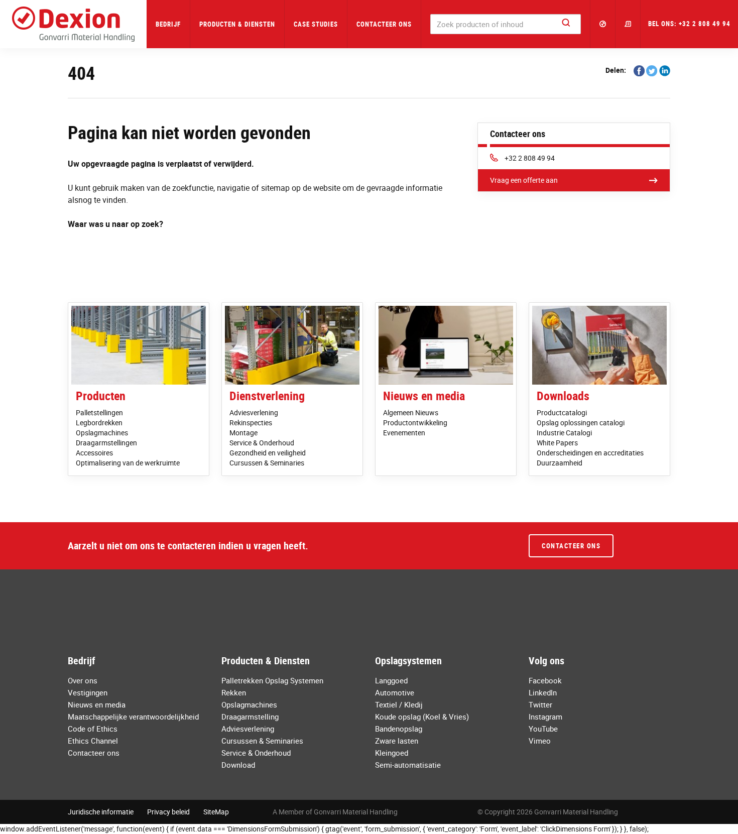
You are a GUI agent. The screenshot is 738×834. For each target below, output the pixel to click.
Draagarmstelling (250, 716)
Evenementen (404, 432)
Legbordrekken (99, 422)
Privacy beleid (168, 811)
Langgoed (391, 680)
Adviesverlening (253, 412)
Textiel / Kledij (399, 704)
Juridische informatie (101, 811)
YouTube (543, 729)
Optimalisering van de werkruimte (128, 462)
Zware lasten (396, 741)
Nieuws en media (424, 396)
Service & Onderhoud (261, 442)
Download (238, 765)
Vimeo (540, 741)
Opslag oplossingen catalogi (581, 422)
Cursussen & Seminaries (266, 462)
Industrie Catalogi (564, 432)
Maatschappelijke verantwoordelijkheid (133, 716)
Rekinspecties (250, 422)
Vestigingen (87, 692)
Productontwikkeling (415, 422)
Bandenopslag (398, 729)
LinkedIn (543, 692)
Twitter (540, 704)
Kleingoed (391, 753)
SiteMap (216, 811)
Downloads (563, 396)
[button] (603, 24)
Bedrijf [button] (168, 24)
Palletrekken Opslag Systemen (272, 680)
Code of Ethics (92, 729)
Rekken (233, 692)
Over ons (82, 680)
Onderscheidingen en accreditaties (590, 452)
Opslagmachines (102, 432)
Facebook (545, 680)
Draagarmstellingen (106, 442)
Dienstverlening (267, 396)
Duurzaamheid (559, 462)
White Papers (557, 442)
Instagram (545, 716)
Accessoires (94, 452)
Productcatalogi (562, 412)
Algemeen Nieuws (410, 412)
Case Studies (316, 24)
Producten (101, 396)
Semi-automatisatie (408, 765)
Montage (243, 432)
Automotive (394, 692)
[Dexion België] (73, 24)
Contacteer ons (384, 24)
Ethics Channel (93, 741)
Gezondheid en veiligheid (267, 452)
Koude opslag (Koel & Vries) (422, 716)
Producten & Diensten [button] (237, 24)
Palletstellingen (99, 412)
